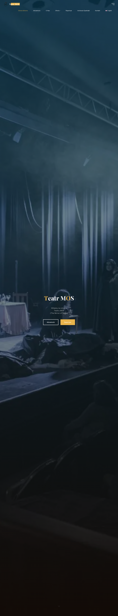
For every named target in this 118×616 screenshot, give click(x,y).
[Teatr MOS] (5, 4)
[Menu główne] (113, 4)
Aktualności (51, 322)
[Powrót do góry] (111, 609)
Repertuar (67, 322)
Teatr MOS (14, 4)
